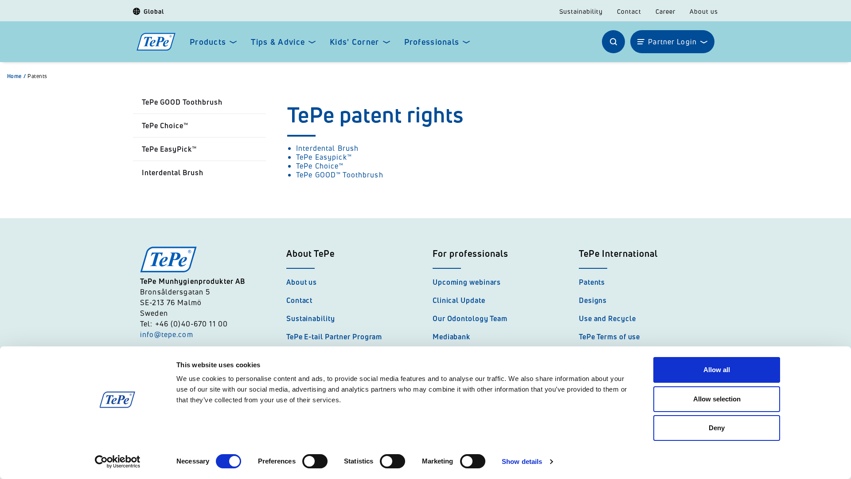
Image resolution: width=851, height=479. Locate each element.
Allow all (716, 369)
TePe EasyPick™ (169, 149)
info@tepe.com (166, 334)
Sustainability (581, 11)
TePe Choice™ (165, 125)
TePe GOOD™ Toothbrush (339, 175)
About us (704, 11)
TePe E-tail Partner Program (334, 337)
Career (665, 11)
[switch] (315, 461)
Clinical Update (459, 300)
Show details (522, 461)
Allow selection (717, 399)
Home (16, 76)
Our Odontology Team (470, 318)
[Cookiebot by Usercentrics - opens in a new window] (117, 461)
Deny (717, 428)
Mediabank (451, 337)
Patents (37, 76)
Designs (593, 300)
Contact (629, 11)
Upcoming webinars (467, 282)
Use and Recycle (607, 318)
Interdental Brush (172, 172)
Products (208, 42)
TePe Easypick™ (324, 157)
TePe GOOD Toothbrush (182, 102)
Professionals (432, 42)
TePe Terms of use (609, 337)
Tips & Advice (278, 42)
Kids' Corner (354, 42)
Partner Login (672, 41)
